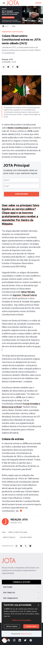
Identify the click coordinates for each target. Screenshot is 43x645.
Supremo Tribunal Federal (25, 295)
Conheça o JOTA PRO (21, 582)
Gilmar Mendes (28, 292)
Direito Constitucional (18, 128)
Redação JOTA (7, 59)
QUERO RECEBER (21, 194)
